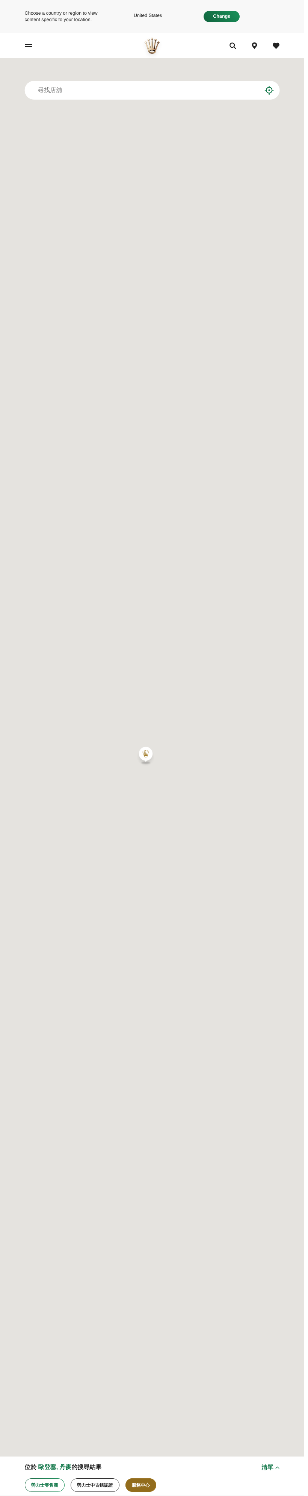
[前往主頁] (152, 46)
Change (221, 16)
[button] (145, 755)
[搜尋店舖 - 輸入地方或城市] (250, 90)
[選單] (35, 45)
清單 (267, 1467)
